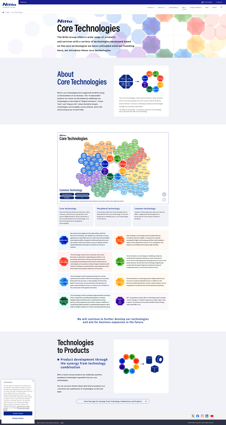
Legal (62, 423)
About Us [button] (161, 7)
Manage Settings (18, 418)
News (207, 7)
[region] (18, 402)
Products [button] (150, 7)
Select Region (208, 2)
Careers (214, 7)
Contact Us (219, 2)
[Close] (33, 381)
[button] (221, 7)
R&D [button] (183, 7)
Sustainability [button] (173, 7)
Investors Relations (196, 7)
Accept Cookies (18, 413)
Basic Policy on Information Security (48, 423)
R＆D (7, 12)
